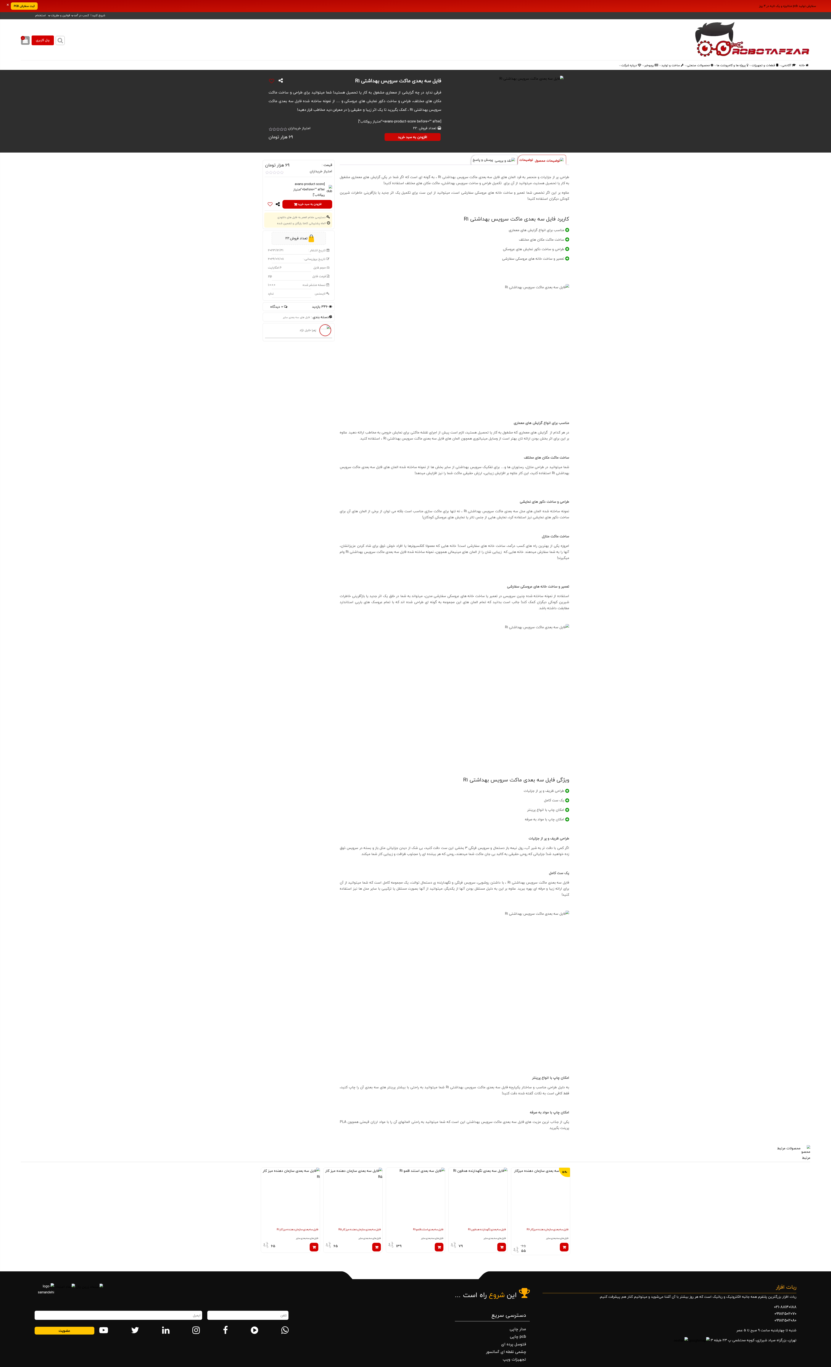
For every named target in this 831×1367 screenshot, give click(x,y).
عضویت (64, 1331)
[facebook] (225, 1330)
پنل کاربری (43, 40)
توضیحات (526, 160)
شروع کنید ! (98, 15)
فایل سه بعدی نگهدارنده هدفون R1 (487, 1229)
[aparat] (254, 1330)
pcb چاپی (518, 1336)
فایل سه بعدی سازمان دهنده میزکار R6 (547, 1229)
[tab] (542, 160)
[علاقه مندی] (272, 81)
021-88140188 (785, 1307)
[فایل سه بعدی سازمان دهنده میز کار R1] (290, 1197)
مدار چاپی (518, 1329)
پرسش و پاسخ (483, 160)
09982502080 (785, 1320)
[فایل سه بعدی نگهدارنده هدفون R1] (478, 1197)
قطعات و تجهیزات (764, 65)
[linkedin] (165, 1330)
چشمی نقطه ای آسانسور (506, 1351)
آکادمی (787, 65)
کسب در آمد (81, 15)
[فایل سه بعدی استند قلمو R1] (415, 1197)
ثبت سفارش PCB (24, 6)
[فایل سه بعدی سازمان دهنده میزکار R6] (540, 1197)
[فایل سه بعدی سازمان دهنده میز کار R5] (353, 1197)
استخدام (40, 15)
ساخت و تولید (671, 65)
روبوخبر (649, 65)
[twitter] (135, 1330)
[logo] (711, 40)
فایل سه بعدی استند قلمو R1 (428, 1229)
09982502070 (785, 1313)
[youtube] (103, 1330)
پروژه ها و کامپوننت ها (732, 65)
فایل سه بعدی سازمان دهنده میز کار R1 (297, 1229)
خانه (802, 65)
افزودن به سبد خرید (412, 137)
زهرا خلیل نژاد (308, 330)
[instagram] (196, 1330)
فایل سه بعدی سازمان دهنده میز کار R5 (359, 1229)
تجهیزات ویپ (514, 1359)
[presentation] (565, 1219)
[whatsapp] (284, 1330)
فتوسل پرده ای (513, 1344)
